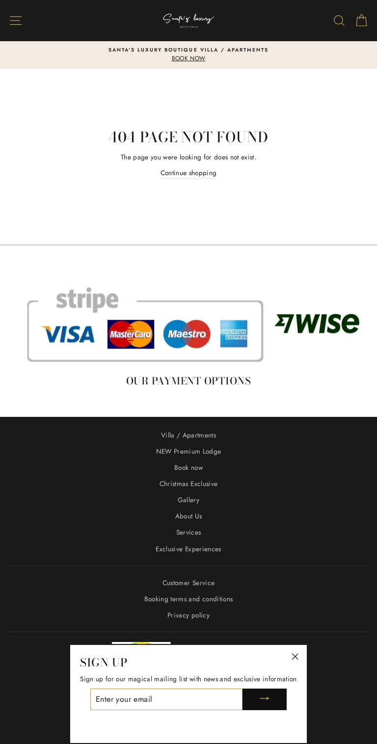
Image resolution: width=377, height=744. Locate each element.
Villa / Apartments (188, 435)
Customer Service (188, 583)
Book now (188, 467)
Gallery (188, 500)
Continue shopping (189, 173)
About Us (188, 516)
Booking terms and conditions (188, 599)
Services (188, 532)
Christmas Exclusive (188, 483)
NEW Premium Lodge (188, 451)
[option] (188, 55)
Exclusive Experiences (188, 549)
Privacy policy (188, 615)
